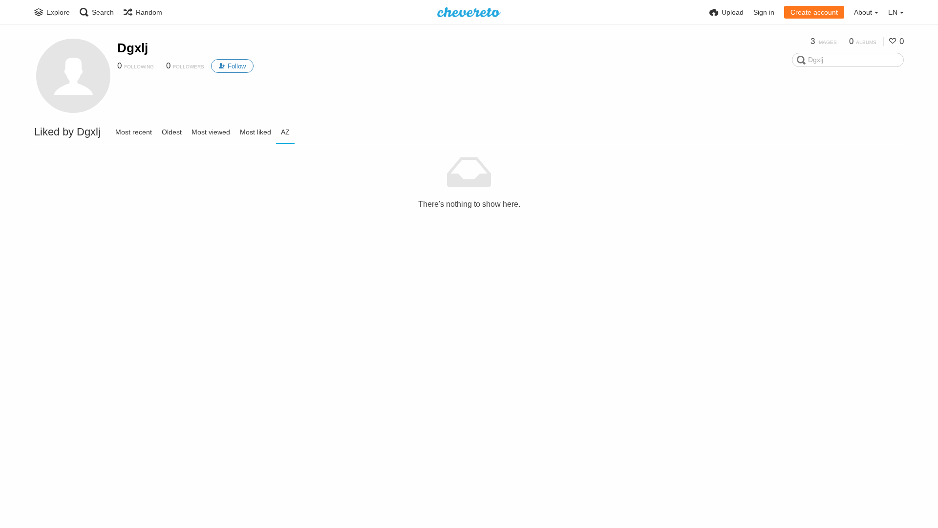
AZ (285, 132)
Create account (814, 12)
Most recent (133, 132)
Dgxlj (132, 48)
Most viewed (211, 132)
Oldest (172, 132)
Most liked (255, 132)
